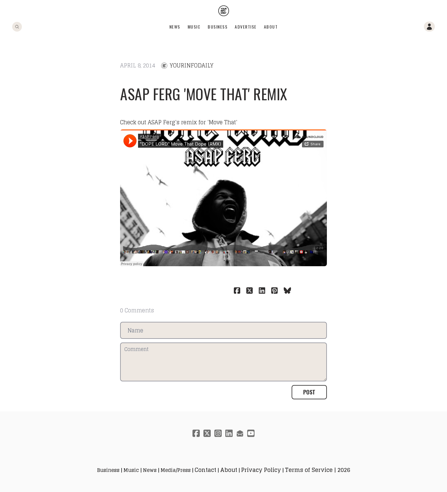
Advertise (246, 26)
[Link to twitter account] (207, 433)
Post (309, 392)
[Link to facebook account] (196, 433)
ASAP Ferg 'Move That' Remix (203, 94)
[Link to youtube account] (251, 433)
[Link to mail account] (240, 433)
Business (217, 26)
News (174, 26)
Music (194, 26)
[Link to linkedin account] (229, 433)
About (271, 26)
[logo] (223, 10)
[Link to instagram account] (218, 433)
